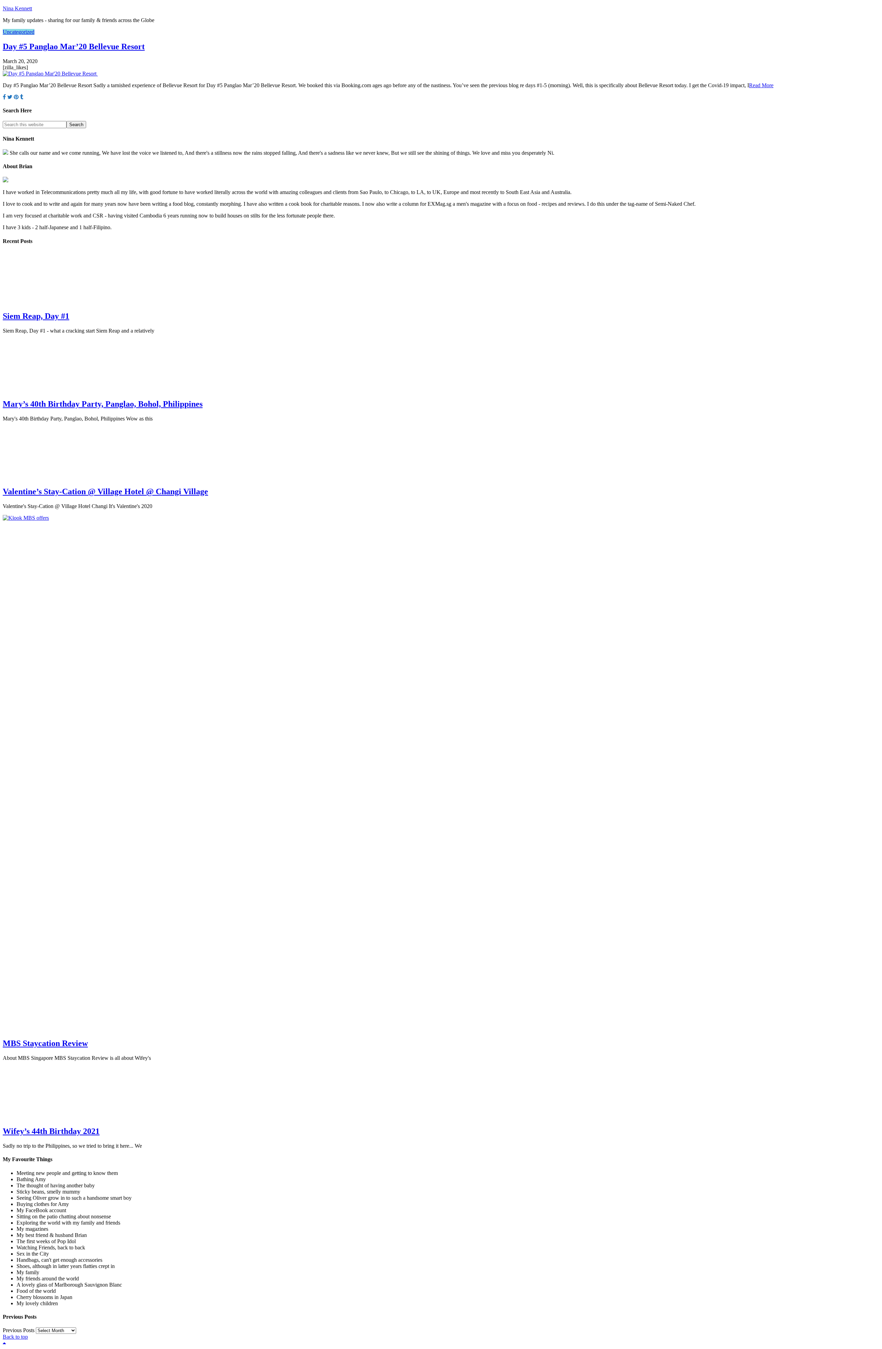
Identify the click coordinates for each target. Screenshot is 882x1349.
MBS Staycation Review (45, 1043)
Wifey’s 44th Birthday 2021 (51, 1131)
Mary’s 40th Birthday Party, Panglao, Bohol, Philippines (103, 403)
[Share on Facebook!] (4, 97)
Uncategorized (18, 32)
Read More (761, 85)
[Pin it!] (16, 97)
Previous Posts (18, 1330)
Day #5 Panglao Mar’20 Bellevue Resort (74, 46)
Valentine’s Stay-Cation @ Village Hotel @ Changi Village (105, 491)
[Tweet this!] (9, 97)
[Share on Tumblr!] (21, 97)
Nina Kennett (17, 8)
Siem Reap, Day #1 (36, 316)
